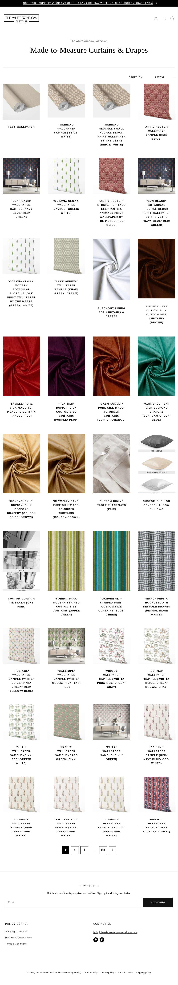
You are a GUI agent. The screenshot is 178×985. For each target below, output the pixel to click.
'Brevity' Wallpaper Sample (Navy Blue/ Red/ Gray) (156, 825)
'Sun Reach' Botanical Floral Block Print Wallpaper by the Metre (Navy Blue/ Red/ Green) (157, 213)
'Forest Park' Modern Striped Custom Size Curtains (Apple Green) (66, 606)
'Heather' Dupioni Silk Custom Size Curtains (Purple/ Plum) (66, 411)
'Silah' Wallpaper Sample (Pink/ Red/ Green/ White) (21, 755)
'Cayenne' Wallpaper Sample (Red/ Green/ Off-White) (21, 827)
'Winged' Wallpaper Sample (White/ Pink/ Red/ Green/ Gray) (111, 679)
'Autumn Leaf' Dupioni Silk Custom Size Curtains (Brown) (156, 314)
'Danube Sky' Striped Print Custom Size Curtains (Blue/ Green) (111, 606)
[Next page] (112, 850)
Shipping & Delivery (16, 931)
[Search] (164, 18)
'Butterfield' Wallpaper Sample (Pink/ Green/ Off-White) (66, 827)
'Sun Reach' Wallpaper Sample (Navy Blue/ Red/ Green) (21, 209)
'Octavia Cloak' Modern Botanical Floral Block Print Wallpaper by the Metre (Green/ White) (21, 293)
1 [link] (65, 850)
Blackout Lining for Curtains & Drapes (112, 312)
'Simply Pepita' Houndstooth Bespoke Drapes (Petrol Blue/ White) (156, 606)
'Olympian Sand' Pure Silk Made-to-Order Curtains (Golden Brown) (66, 509)
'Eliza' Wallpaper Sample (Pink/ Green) (111, 753)
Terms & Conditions (16, 943)
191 (103, 850)
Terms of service (125, 972)
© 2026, (31, 972)
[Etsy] (102, 940)
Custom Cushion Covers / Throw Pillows (156, 505)
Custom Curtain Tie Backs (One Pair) (21, 602)
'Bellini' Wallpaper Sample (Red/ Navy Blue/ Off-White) (156, 755)
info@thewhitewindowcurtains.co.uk (115, 932)
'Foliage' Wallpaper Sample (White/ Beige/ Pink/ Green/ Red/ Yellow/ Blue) (21, 681)
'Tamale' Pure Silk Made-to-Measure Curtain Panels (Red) (21, 409)
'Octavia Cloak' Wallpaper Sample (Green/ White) (66, 207)
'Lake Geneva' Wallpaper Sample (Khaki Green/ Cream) (66, 287)
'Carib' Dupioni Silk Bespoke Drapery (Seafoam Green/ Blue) (157, 411)
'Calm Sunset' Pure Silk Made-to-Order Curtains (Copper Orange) (111, 411)
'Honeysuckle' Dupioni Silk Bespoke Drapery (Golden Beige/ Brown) (21, 509)
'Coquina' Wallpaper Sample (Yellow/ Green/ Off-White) (112, 827)
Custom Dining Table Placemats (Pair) (111, 505)
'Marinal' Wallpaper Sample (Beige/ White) (66, 130)
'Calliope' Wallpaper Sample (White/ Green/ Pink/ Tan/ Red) (66, 679)
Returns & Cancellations (18, 937)
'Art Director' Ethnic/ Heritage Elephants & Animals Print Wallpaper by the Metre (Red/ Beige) (111, 213)
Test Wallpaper (21, 126)
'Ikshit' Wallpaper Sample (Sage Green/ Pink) (66, 753)
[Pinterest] (95, 940)
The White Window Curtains (48, 972)
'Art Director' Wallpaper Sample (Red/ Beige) (156, 132)
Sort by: (136, 77)
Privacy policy (107, 972)
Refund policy (91, 972)
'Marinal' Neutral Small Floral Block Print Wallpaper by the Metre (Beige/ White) (112, 134)
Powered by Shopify (71, 972)
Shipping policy (143, 972)
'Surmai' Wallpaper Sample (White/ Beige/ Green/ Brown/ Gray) (156, 679)
